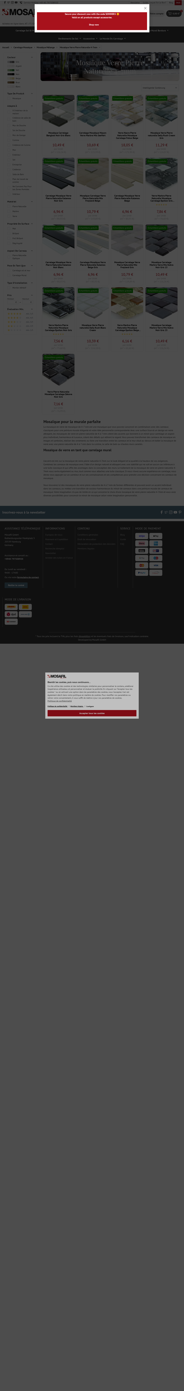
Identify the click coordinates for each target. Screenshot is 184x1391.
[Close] (145, 8)
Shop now (94, 24)
